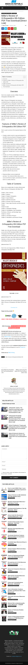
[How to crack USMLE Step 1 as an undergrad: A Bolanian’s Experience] (4, 490)
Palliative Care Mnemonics (12, 558)
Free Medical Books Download (11, 11)
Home (2, 11)
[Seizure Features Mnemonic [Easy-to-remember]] (4, 550)
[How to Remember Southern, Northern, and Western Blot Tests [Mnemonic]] (4, 591)
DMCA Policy (8, 336)
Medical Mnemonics (11, 593)
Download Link (14, 307)
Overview (5, 78)
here (15, 653)
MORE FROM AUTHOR (8, 403)
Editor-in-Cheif (5, 25)
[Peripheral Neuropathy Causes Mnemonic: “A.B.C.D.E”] (4, 524)
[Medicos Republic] (14, 3)
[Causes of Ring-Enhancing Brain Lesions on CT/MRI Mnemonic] (4, 618)
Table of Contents (7, 83)
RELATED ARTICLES (7, 400)
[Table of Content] (24, 77)
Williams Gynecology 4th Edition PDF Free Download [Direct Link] (21, 371)
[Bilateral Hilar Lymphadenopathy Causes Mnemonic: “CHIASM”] (4, 605)
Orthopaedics (20, 11)
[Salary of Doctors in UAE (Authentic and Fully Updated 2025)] (4, 497)
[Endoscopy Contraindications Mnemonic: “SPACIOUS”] (4, 584)
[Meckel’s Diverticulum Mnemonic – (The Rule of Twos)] (4, 503)
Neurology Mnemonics (12, 524)
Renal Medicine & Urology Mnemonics (14, 518)
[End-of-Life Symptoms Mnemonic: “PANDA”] (4, 571)
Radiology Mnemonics (12, 606)
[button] (26, 8)
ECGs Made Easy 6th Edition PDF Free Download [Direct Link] (7, 371)
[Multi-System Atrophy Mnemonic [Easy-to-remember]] (4, 577)
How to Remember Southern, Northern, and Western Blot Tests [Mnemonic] (16, 590)
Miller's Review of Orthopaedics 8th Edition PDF (14, 356)
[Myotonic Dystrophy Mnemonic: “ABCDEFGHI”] (4, 530)
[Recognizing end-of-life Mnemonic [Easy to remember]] (4, 564)
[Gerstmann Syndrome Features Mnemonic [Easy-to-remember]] (4, 537)
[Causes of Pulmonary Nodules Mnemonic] (4, 612)
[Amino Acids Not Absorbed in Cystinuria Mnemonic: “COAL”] (4, 517)
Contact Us (22, 347)
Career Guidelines (11, 491)
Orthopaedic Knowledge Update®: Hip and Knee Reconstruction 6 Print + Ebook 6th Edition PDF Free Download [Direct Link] (17, 419)
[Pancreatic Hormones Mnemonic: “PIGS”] (4, 598)
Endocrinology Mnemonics (12, 599)
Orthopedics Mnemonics (12, 511)
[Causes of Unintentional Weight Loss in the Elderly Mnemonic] (4, 557)
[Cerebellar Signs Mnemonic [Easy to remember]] (4, 544)
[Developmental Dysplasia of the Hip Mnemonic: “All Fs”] (4, 510)
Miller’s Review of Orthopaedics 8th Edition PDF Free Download (13, 86)
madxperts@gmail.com (17, 656)
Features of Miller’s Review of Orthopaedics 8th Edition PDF (13, 81)
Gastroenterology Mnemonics (13, 504)
